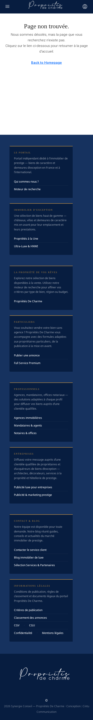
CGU (32, 625)
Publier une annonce (27, 355)
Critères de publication (28, 610)
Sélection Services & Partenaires (34, 565)
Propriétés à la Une (26, 239)
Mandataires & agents (28, 425)
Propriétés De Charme (28, 301)
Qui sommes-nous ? (26, 181)
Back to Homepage (46, 63)
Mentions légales (52, 633)
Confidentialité (23, 633)
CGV (16, 625)
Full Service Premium (27, 363)
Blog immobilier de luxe (29, 557)
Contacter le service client (30, 550)
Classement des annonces (30, 618)
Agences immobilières (28, 418)
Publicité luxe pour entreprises (33, 487)
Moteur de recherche (27, 189)
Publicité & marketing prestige (33, 495)
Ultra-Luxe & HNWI (26, 246)
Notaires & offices (25, 433)
